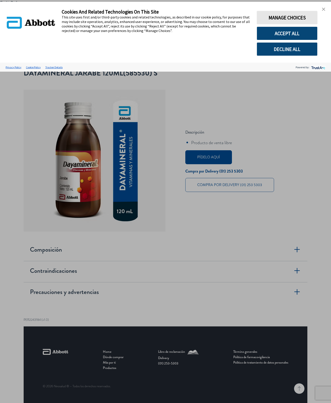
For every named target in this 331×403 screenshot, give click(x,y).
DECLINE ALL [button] (287, 49)
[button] (323, 9)
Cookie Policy (33, 67)
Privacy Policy (13, 67)
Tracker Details (54, 67)
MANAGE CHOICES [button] (287, 17)
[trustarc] (317, 67)
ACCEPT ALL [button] (287, 33)
